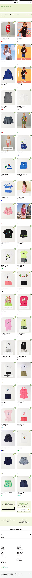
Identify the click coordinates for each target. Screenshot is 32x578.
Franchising (2, 546)
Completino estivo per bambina (21, 401)
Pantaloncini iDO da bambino (5, 447)
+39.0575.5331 (5, 574)
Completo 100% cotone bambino (22, 129)
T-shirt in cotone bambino (5, 242)
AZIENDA (2, 537)
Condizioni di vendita (19, 553)
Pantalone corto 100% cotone (21, 242)
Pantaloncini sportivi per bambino (22, 174)
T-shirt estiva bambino (4, 197)
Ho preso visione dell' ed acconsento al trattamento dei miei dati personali (23, 511)
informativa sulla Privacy (24, 511)
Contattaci (18, 548)
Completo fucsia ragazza (20, 310)
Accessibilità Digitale (19, 560)
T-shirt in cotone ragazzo (5, 265)
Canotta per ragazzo (20, 38)
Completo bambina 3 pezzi (5, 38)
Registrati (2, 554)
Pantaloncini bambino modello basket (6, 492)
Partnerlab (2, 548)
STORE (2, 534)
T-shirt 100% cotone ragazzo (21, 83)
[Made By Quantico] (29, 573)
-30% (30, 21)
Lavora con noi (3, 549)
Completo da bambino (4, 401)
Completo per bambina (4, 288)
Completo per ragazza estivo (5, 310)
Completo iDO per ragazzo (21, 265)
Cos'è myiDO (2, 553)
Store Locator (8, 508)
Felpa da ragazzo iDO (4, 83)
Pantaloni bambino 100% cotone (21, 492)
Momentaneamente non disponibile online (8, 149)
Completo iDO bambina (20, 197)
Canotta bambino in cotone (21, 447)
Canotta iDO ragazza (4, 106)
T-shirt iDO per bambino (4, 174)
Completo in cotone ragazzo (21, 333)
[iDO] (16, 2)
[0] (30, 2)
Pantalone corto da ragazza (21, 106)
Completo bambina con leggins (5, 333)
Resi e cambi (18, 546)
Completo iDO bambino (20, 288)
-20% (15, 294)
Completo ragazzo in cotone (5, 356)
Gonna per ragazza (4, 129)
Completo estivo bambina (20, 424)
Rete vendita (2, 547)
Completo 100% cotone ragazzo (21, 356)
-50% (15, 21)
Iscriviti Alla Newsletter (19, 549)
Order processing (19, 547)
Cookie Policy (18, 559)
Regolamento (18, 554)
